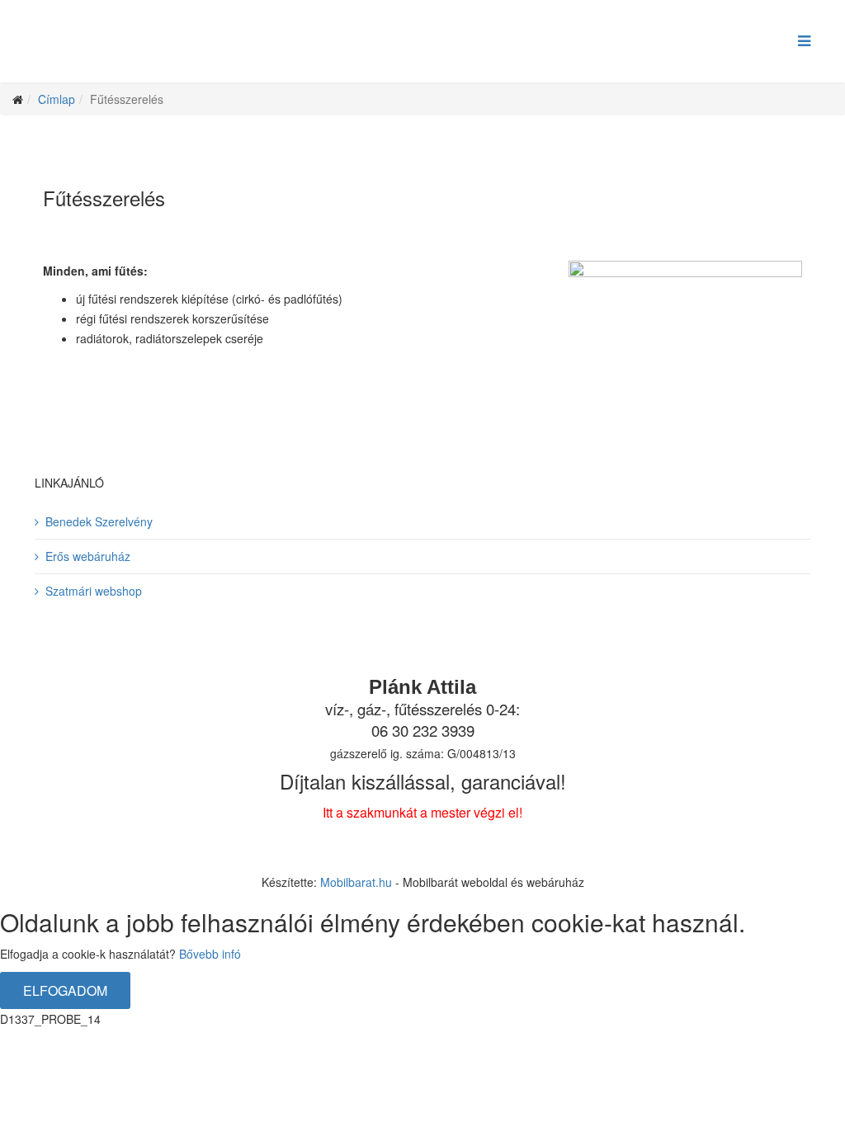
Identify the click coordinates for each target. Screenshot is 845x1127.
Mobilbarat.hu (356, 882)
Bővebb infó (210, 953)
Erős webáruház (87, 556)
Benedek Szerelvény (99, 521)
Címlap (56, 99)
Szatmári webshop (93, 590)
